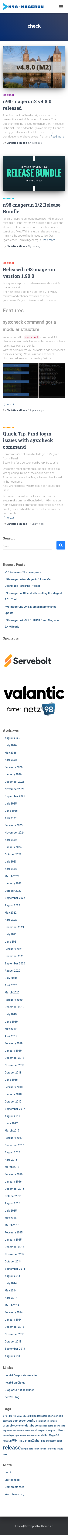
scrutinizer (44, 1449)
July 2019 (11, 1014)
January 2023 (13, 883)
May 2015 (10, 1217)
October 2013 (13, 1341)
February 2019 (13, 1043)
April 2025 (11, 818)
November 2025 (14, 789)
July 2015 (11, 1210)
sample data (27, 1449)
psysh (59, 1441)
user (5, 1454)
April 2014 (11, 1297)
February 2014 (13, 1312)
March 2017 (12, 1130)
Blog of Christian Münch (19, 1389)
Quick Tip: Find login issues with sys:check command (28, 440)
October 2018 (13, 1072)
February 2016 (13, 1174)
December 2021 (14, 927)
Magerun (8, 95)
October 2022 (13, 890)
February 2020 (13, 999)
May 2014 (10, 1290)
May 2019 (10, 1028)
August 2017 (12, 1116)
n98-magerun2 (22, 1440)
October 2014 (13, 1261)
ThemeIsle (47, 1526)
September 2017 (15, 1108)
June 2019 (11, 1021)
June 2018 (11, 1079)
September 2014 (15, 1268)
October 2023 (13, 854)
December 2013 (14, 1326)
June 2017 (11, 1123)
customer (19, 1425)
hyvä (17, 1435)
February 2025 (13, 825)
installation (32, 1435)
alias (25, 1416)
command (7, 1421)
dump (39, 1430)
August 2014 (12, 1276)
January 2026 (13, 774)
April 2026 (11, 759)
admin (19, 1416)
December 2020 (14, 956)
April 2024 (11, 839)
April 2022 (11, 919)
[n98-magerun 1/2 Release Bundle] (34, 173)
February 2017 (13, 1137)
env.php (51, 1431)
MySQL (6, 1441)
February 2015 (13, 1232)
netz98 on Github (15, 1382)
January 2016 (13, 1181)
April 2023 (11, 868)
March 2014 (12, 1305)
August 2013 (12, 1356)
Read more (57, 136)
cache (51, 1415)
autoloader (34, 1416)
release (12, 1447)
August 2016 (12, 1152)
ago (35, 142)
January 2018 (13, 1094)
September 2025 (15, 796)
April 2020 (11, 985)
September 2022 (15, 897)
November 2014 (14, 1254)
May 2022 (10, 912)
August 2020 (12, 970)
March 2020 (12, 992)
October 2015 (13, 1196)
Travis (60, 1448)
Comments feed (15, 1486)
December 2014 (14, 1246)
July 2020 (11, 978)
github (60, 1430)
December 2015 (14, 1188)
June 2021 (11, 941)
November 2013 (14, 1334)
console (53, 1421)
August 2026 (12, 738)
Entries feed (12, 1479)
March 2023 (12, 876)
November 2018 (14, 1065)
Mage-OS (54, 1435)
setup (53, 1448)
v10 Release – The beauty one (23, 572)
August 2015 (12, 1203)
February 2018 (13, 1087)
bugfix (43, 1416)
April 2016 (11, 1159)
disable (20, 1431)
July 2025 (11, 803)
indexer (23, 1435)
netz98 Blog (12, 1397)
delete (62, 1426)
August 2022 (12, 905)
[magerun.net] (25, 6)
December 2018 (14, 1057)
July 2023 (11, 861)
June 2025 (11, 810)
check (59, 1415)
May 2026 (10, 752)
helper (6, 1435)
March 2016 (12, 1166)
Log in (8, 1472)
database (31, 1425)
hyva (11, 1435)
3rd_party (9, 1415)
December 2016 (14, 1145)
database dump (45, 1426)
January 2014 (13, 1319)
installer (43, 1435)
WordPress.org (14, 1494)
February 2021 (13, 948)
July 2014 (11, 1283)
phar (37, 1440)
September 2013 (15, 1348)
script (36, 1449)
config (31, 1420)
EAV (45, 1431)
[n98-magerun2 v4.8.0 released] (34, 67)
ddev (56, 1426)
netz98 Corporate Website (21, 1375)
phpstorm (51, 1440)
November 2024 (14, 832)
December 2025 (14, 781)
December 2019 (14, 1007)
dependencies (9, 1431)
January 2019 (13, 1050)
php (43, 1440)
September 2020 (15, 963)
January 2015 (13, 1239)
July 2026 (11, 745)
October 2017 (13, 1101)
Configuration (42, 1421)
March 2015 (12, 1225)
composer (19, 1420)
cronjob (8, 1425)
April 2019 (11, 1036)
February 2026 (13, 767)
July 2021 (11, 934)
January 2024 (13, 847)
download (29, 1431)
